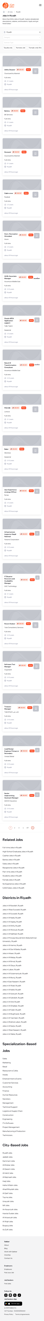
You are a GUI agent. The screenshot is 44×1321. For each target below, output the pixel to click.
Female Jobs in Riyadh (11, 880)
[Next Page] (32, 828)
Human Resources (10, 1095)
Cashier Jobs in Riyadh (12, 855)
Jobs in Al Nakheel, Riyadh (13, 934)
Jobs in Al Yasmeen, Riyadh (13, 1018)
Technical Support (10, 1107)
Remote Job (20, 47)
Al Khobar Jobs (8, 1165)
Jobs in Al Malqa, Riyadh (12, 957)
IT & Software (8, 1123)
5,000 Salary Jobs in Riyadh (13, 888)
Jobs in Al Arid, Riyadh (11, 1002)
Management (8, 1103)
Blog (5, 1248)
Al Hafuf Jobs (8, 1173)
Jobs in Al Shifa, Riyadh (12, 926)
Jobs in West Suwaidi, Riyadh (14, 909)
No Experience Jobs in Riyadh (14, 884)
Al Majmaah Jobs (9, 1177)
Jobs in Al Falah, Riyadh (12, 1010)
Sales (5, 1058)
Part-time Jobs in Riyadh (12, 871)
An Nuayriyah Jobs (10, 1209)
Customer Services (10, 1083)
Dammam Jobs (9, 1161)
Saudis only (8, 47)
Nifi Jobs (6, 1205)
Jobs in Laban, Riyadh (11, 969)
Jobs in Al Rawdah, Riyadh (13, 905)
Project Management (11, 1127)
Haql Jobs (6, 1181)
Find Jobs (7, 1284)
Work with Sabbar (10, 1252)
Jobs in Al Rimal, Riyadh (12, 961)
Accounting (7, 1087)
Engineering (7, 1119)
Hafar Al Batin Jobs (10, 1185)
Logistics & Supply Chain (13, 1111)
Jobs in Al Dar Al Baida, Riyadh (14, 949)
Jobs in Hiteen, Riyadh (11, 953)
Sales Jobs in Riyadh (11, 863)
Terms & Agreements (22, 1314)
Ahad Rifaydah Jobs (10, 1189)
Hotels (5, 1074)
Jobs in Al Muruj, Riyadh (12, 977)
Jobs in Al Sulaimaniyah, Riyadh (15, 973)
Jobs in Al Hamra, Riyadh (12, 945)
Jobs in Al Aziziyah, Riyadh (13, 993)
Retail (5, 1066)
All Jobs (10, 12)
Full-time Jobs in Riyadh (12, 847)
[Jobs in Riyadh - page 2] (32, 827)
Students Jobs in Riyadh (12, 876)
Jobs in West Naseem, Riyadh (14, 1030)
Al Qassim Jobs (9, 1169)
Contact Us (8, 1258)
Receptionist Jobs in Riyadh (13, 867)
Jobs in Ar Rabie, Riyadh (12, 1034)
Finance (6, 1091)
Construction (8, 1115)
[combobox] (24, 37)
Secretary (6, 1099)
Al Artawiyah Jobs (10, 1217)
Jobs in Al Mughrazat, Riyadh (14, 1014)
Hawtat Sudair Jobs (10, 1213)
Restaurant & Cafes (10, 1070)
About (6, 1245)
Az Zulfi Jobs (8, 1229)
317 (28, 828)
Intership (7, 1255)
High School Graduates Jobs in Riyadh (18, 851)
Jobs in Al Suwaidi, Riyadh (13, 913)
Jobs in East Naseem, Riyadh (14, 981)
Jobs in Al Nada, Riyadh (12, 917)
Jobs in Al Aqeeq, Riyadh (12, 921)
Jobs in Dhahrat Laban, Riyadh (15, 1022)
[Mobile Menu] (40, 5)
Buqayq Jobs (8, 1225)
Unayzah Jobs (8, 1201)
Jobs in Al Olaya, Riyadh (12, 965)
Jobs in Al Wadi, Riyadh (12, 985)
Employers (8, 1269)
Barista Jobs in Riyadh (11, 859)
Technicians (7, 1135)
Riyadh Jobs (7, 1153)
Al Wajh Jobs (8, 1221)
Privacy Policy (8, 1314)
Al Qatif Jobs (8, 1193)
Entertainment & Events (12, 1078)
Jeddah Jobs (7, 1157)
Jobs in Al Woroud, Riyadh (13, 930)
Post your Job (9, 1273)
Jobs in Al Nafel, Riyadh (12, 989)
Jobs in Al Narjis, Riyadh (12, 1026)
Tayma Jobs (7, 1197)
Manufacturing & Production (14, 1131)
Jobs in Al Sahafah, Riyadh (13, 997)
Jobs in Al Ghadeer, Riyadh (13, 1006)
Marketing (7, 1062)
